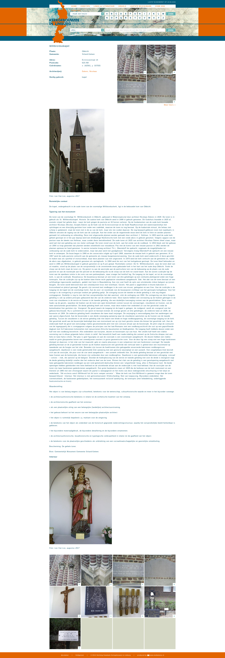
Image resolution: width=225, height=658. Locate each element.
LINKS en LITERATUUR (104, 6)
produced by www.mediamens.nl (150, 655)
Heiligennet (80, 655)
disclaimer (65, 655)
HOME (74, 6)
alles (73, 30)
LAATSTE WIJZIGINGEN (140, 6)
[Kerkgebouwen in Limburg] (64, 21)
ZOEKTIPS (85, 6)
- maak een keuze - (79, 14)
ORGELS (122, 6)
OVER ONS (160, 6)
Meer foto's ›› (170, 105)
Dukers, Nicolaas (89, 71)
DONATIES (76, 10)
